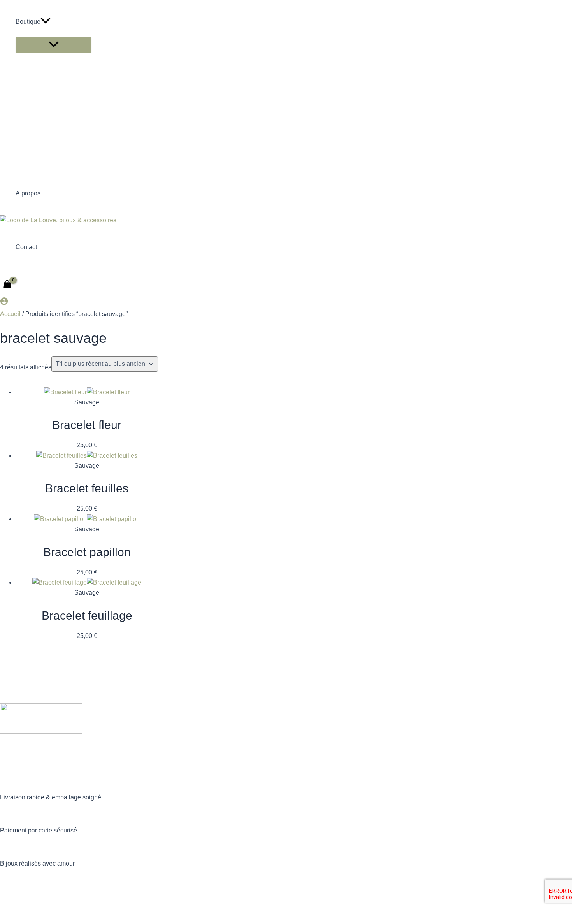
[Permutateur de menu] (53, 45)
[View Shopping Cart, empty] (7, 284)
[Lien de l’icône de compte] (4, 302)
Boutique (28, 21)
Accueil (10, 314)
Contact (26, 247)
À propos (28, 193)
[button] (45, 21)
